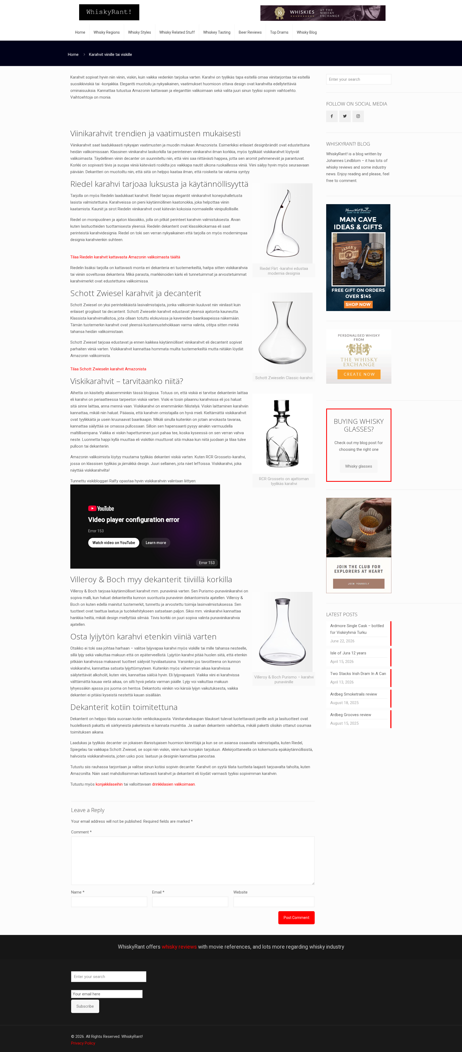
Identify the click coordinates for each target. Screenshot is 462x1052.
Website (240, 892)
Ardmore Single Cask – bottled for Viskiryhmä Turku (357, 629)
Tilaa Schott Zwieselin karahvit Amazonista (108, 369)
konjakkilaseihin (109, 784)
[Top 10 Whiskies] (323, 13)
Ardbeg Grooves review (350, 714)
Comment (81, 832)
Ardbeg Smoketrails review (353, 694)
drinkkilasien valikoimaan (173, 784)
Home (73, 54)
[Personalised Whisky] (358, 382)
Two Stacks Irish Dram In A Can (358, 673)
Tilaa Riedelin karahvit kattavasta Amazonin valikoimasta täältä (125, 257)
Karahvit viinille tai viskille (110, 54)
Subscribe (85, 1006)
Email (158, 892)
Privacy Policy (83, 1043)
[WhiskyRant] (109, 12)
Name (77, 892)
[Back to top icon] (436, 1041)
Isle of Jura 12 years (348, 653)
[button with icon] (332, 116)
